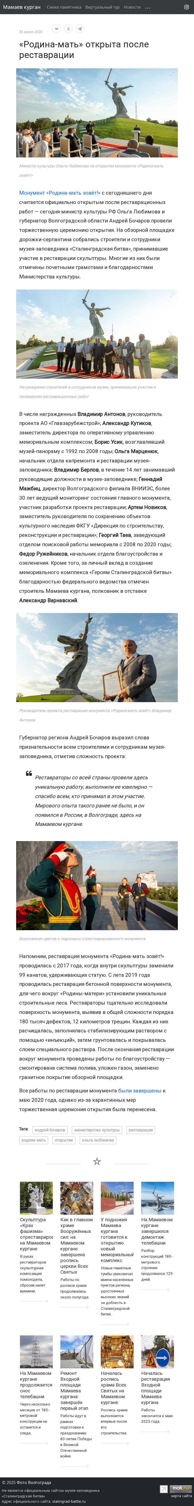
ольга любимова (98, 1140)
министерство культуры (97, 1130)
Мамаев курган (22, 7)
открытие (64, 1140)
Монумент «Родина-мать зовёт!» (60, 193)
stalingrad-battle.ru (69, 1501)
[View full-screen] (172, 74)
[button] (145, 4)
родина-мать (34, 1140)
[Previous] (24, 334)
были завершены (139, 1091)
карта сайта (181, 1495)
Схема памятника (64, 7)
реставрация (141, 1130)
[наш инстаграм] (186, 7)
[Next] (169, 334)
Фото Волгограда (34, 1482)
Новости (132, 7)
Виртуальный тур (102, 7)
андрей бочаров (50, 1130)
